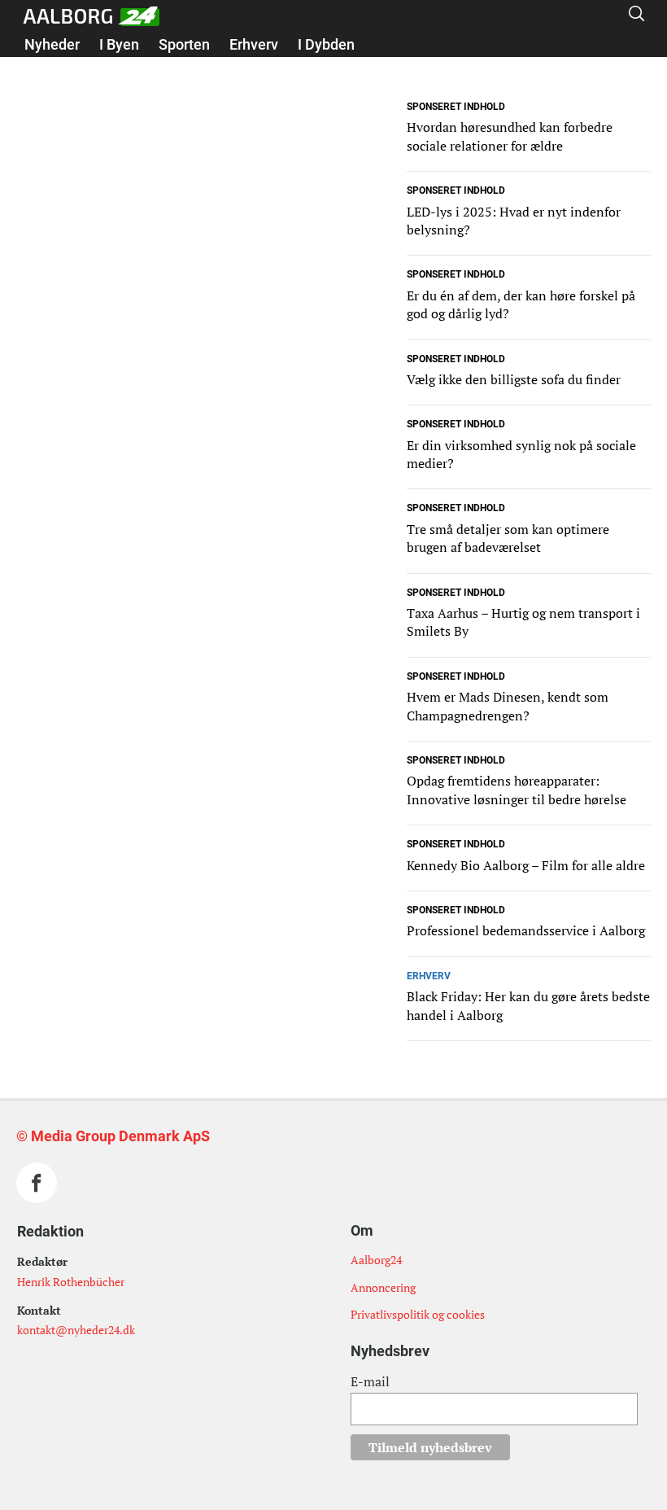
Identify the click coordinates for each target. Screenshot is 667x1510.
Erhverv (253, 44)
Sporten (184, 44)
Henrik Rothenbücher (70, 1281)
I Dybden (326, 44)
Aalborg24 (376, 1259)
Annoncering (383, 1287)
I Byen (119, 44)
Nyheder (52, 44)
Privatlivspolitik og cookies (418, 1314)
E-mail (370, 1381)
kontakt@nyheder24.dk (76, 1329)
